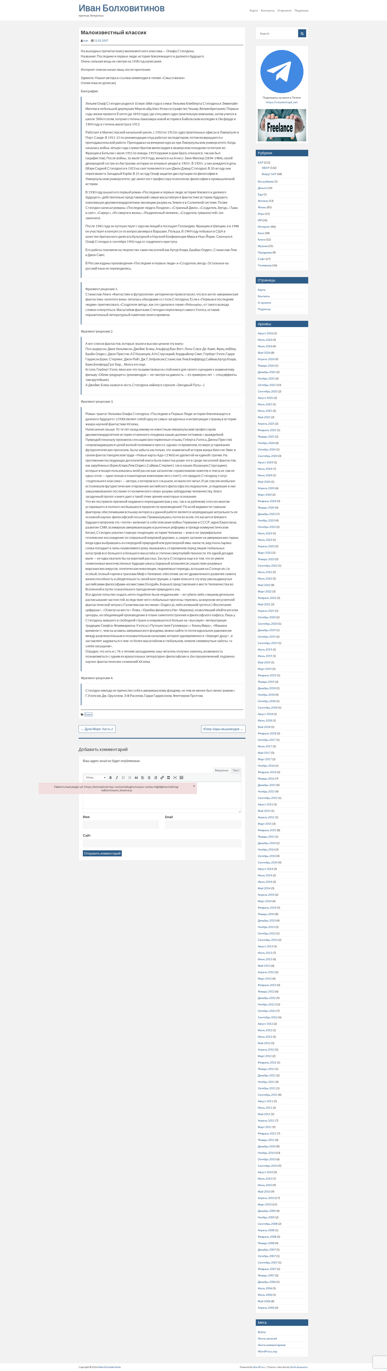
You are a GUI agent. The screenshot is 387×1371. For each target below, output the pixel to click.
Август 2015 (265, 804)
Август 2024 (265, 462)
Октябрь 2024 (267, 449)
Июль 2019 (265, 649)
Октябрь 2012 (267, 1010)
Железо (263, 200)
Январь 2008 (266, 1243)
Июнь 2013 (265, 959)
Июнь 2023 (265, 539)
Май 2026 (264, 352)
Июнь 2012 (265, 1036)
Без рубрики (266, 181)
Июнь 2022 (265, 578)
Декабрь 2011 (267, 1075)
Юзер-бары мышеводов (223, 729)
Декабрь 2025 (267, 372)
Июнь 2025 (265, 410)
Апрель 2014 (266, 894)
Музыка (263, 246)
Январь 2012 (266, 1069)
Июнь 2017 (265, 746)
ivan (85, 40)
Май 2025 (264, 417)
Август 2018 (265, 714)
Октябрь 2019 (267, 636)
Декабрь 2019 (267, 630)
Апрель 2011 (266, 1120)
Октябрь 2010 (267, 1159)
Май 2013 (264, 965)
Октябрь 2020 (267, 617)
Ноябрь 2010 (266, 1152)
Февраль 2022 (267, 597)
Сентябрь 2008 (268, 1223)
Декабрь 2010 (267, 1146)
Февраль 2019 (267, 675)
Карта (254, 10)
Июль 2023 (265, 533)
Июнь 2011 (265, 1107)
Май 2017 (264, 752)
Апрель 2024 (266, 488)
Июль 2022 (265, 572)
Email (169, 817)
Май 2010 (264, 1191)
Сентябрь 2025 (268, 391)
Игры (261, 213)
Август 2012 (265, 1023)
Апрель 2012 (266, 1049)
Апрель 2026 (266, 359)
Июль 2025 (265, 404)
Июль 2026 (265, 339)
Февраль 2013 (267, 985)
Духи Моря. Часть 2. (97, 729)
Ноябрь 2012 (266, 1004)
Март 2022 (265, 591)
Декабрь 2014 (267, 843)
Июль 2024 (265, 468)
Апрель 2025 (266, 423)
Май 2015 (264, 810)
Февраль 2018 (267, 733)
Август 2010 (265, 1172)
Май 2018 (264, 727)
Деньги (262, 188)
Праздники (265, 252)
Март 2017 (265, 759)
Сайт (87, 835)
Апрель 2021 (266, 610)
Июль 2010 (265, 1178)
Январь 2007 (266, 1275)
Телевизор (265, 265)
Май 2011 (264, 1114)
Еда (260, 194)
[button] (95, 777)
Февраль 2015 (267, 830)
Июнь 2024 (265, 475)
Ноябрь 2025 (266, 378)
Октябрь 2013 (267, 933)
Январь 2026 (266, 365)
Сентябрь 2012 (268, 1017)
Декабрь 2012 (267, 998)
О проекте (285, 10)
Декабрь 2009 (267, 1211)
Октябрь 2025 (267, 385)
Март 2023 (265, 552)
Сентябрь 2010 (268, 1165)
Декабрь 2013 (267, 920)
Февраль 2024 (267, 501)
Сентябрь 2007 (268, 1262)
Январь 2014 (266, 914)
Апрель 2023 (266, 546)
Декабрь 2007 (267, 1249)
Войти (262, 1332)
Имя (86, 817)
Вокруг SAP (269, 174)
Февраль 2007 (267, 1269)
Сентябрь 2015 (268, 798)
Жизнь (262, 207)
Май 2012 (264, 1043)
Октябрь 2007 (267, 1256)
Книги (88, 714)
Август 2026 (265, 333)
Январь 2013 (266, 991)
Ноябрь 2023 (266, 520)
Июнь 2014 (265, 881)
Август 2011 (265, 1101)
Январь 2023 (266, 559)
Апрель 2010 (266, 1198)
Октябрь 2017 (267, 739)
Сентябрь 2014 (268, 862)
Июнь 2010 (265, 1185)
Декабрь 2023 (267, 514)
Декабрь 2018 (267, 688)
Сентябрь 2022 (268, 565)
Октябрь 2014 (267, 856)
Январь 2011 (266, 1140)
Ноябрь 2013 (266, 927)
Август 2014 (265, 869)
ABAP (265, 167)
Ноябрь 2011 (266, 1081)
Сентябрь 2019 (268, 643)
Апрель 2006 (266, 1307)
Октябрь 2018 (267, 701)
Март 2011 (265, 1127)
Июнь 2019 (265, 656)
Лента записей (267, 1338)
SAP (260, 162)
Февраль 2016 (267, 772)
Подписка (301, 10)
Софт (261, 259)
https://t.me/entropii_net (282, 102)
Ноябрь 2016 (266, 765)
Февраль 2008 (267, 1236)
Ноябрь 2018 (266, 694)
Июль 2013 (265, 952)
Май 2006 (264, 1301)
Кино (261, 233)
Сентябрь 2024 (268, 456)
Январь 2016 (266, 778)
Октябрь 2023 (267, 527)
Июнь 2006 (265, 1294)
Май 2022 (264, 585)
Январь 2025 (266, 436)
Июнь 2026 (265, 346)
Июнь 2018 (265, 720)
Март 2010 (265, 1204)
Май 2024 (264, 481)
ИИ (260, 220)
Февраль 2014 (267, 907)
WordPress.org (267, 1351)
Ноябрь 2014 (266, 849)
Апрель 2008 (266, 1230)
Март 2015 (265, 823)
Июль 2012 (265, 1030)
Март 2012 (265, 1056)
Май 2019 (264, 662)
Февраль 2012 (267, 1062)
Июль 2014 (265, 875)
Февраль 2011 (267, 1133)
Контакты (268, 10)
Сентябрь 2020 (268, 623)
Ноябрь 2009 (266, 1217)
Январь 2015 (266, 836)
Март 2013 (265, 978)
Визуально (221, 770)
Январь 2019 (266, 681)
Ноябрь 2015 (266, 791)
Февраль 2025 (267, 430)
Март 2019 (265, 668)
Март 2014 (265, 901)
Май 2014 (264, 888)
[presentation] (95, 777)
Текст (236, 770)
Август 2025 (265, 397)
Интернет (264, 226)
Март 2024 (265, 494)
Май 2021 (264, 604)
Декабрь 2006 (267, 1281)
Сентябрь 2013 (268, 939)
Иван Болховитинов (121, 7)
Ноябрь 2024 (266, 443)
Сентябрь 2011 (268, 1094)
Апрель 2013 (266, 972)
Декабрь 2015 (267, 785)
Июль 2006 (265, 1288)
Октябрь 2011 (267, 1088)
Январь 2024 (266, 507)
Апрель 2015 (266, 817)
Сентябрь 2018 (268, 707)
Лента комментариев (271, 1345)
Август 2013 (265, 946)
